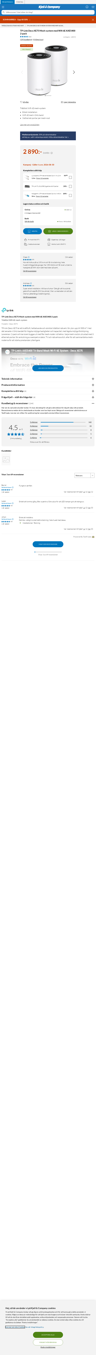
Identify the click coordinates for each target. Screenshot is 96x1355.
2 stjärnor (34, 434)
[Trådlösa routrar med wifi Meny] (25, 26)
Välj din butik (29, 221)
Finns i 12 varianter (42, 178)
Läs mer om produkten (29, 124)
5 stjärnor (34, 422)
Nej (89, 492)
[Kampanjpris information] (52, 153)
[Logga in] (87, 7)
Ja (84, 492)
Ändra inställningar (48, 1347)
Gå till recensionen (29, 271)
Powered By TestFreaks (82, 537)
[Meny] (3, 7)
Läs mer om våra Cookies (15, 1327)
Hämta (34, 231)
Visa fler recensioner (48, 544)
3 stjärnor (34, 430)
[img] (74, 72)
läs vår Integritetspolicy (35, 1327)
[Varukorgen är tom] (93, 7)
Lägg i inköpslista (70, 102)
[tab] (7, 2)
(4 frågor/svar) (38, 40)
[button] (6, 459)
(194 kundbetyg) (26, 40)
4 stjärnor (34, 426)
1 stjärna (33, 438)
